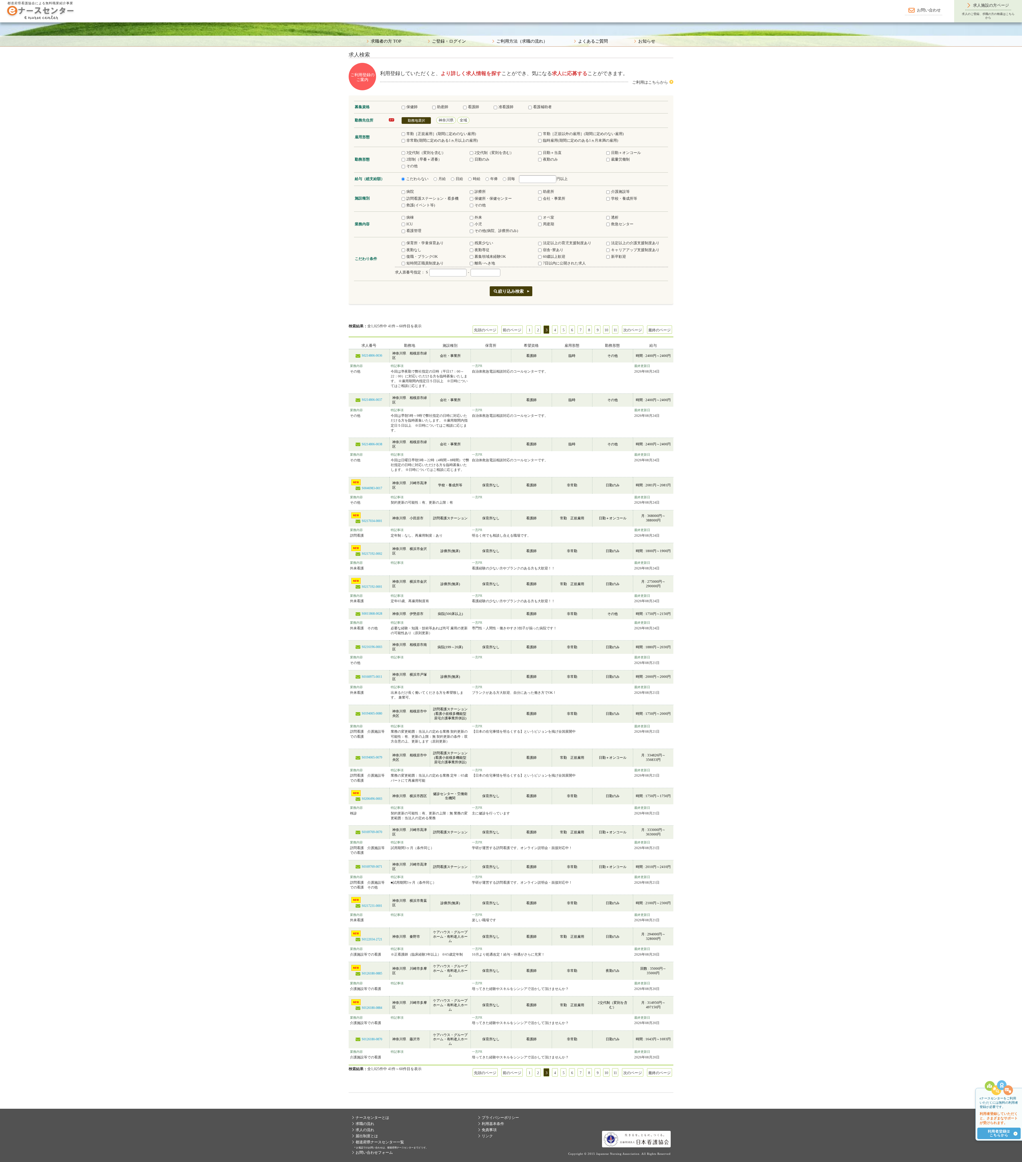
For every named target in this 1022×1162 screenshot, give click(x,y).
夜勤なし (413, 250)
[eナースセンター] (40, 12)
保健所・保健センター (493, 199)
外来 (478, 217)
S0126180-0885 (372, 973)
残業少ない (484, 243)
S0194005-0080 (372, 713)
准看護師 (505, 107)
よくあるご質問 (593, 41)
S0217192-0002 (372, 554)
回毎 (511, 179)
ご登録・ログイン (449, 41)
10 (606, 330)
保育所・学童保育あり (425, 243)
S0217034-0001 (372, 521)
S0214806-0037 (372, 400)
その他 (412, 166)
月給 (442, 179)
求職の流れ (365, 1124)
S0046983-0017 (372, 488)
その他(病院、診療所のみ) (496, 231)
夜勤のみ (550, 159)
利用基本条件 (493, 1124)
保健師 (412, 107)
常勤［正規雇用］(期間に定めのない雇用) (441, 134)
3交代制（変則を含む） (426, 153)
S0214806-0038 (372, 444)
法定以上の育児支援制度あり (567, 243)
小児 (478, 224)
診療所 (480, 192)
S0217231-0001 (372, 906)
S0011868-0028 (372, 613)
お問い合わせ (929, 10)
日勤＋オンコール (626, 153)
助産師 (442, 107)
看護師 (473, 107)
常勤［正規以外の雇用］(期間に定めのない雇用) (583, 134)
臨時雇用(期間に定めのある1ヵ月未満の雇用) (580, 140)
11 (615, 330)
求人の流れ (365, 1130)
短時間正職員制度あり (425, 263)
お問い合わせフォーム (374, 1153)
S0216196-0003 (372, 647)
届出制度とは (367, 1136)
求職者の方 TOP (386, 41)
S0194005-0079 (372, 757)
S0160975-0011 (372, 677)
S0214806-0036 (372, 355)
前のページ (512, 330)
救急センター (622, 224)
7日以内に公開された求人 (564, 263)
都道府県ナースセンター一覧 (380, 1142)
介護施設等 (620, 192)
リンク (487, 1136)
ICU (409, 224)
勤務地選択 (416, 121)
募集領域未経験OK (490, 257)
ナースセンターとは (372, 1118)
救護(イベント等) (420, 205)
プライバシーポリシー (500, 1118)
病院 (410, 192)
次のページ (632, 330)
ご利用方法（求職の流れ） (521, 41)
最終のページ (659, 330)
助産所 (548, 192)
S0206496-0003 (372, 799)
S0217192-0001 (372, 587)
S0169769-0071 (372, 867)
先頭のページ (485, 330)
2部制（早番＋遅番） (424, 159)
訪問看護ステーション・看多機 (432, 199)
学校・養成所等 (624, 199)
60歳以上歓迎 (554, 257)
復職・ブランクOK (422, 257)
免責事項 (489, 1130)
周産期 (548, 224)
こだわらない (417, 179)
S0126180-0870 (372, 1039)
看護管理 (413, 231)
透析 (615, 217)
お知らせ (646, 41)
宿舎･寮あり (553, 250)
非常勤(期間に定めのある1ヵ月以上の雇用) (442, 140)
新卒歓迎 (618, 257)
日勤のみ (482, 159)
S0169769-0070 (372, 832)
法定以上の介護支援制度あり (635, 243)
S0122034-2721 (372, 939)
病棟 (410, 217)
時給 (476, 179)
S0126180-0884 (372, 1008)
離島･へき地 (485, 263)
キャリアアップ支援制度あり (635, 250)
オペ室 (548, 217)
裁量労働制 (620, 159)
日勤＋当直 (552, 153)
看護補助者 (542, 107)
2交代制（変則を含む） (494, 153)
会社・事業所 (554, 199)
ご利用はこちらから (650, 82)
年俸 (494, 179)
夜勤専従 (482, 250)
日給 (459, 179)
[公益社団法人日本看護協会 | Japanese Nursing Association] (636, 1139)
